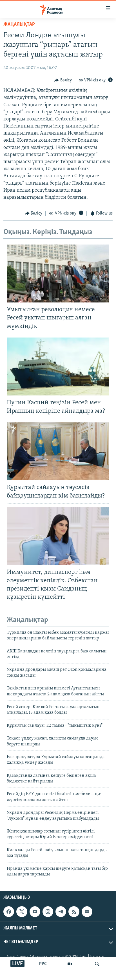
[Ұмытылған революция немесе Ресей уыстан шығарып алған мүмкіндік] (58, 273)
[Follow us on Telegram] (60, 911)
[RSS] (73, 911)
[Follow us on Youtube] (35, 911)
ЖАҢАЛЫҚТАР (19, 24)
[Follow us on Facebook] (8, 911)
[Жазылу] (87, 911)
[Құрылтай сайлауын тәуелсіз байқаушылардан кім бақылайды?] (58, 451)
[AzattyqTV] (69, 964)
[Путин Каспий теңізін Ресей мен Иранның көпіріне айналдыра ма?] (58, 366)
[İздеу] (97, 964)
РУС (43, 964)
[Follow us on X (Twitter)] (21, 911)
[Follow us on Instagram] (48, 911)
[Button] (63, 80)
